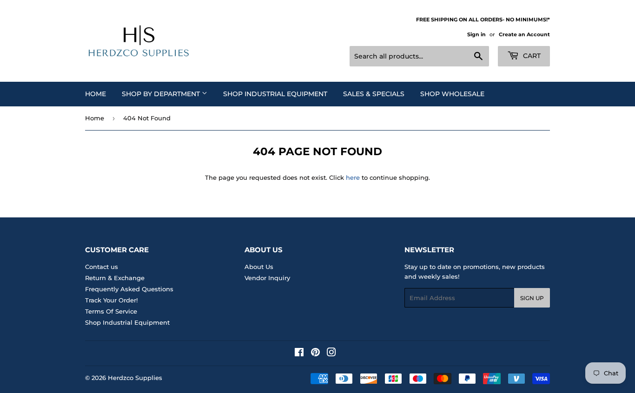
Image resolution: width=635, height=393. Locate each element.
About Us (259, 266)
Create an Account (524, 34)
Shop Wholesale (452, 94)
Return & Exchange (115, 278)
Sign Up (532, 298)
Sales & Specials (373, 94)
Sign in (476, 34)
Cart (531, 56)
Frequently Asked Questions (129, 289)
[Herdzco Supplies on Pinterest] (315, 353)
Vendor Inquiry (267, 278)
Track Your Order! (111, 300)
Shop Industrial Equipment (275, 94)
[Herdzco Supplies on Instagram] (331, 353)
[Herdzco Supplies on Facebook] (299, 353)
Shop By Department (162, 94)
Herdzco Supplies (135, 377)
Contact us (101, 266)
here (353, 177)
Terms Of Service (111, 311)
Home (95, 94)
